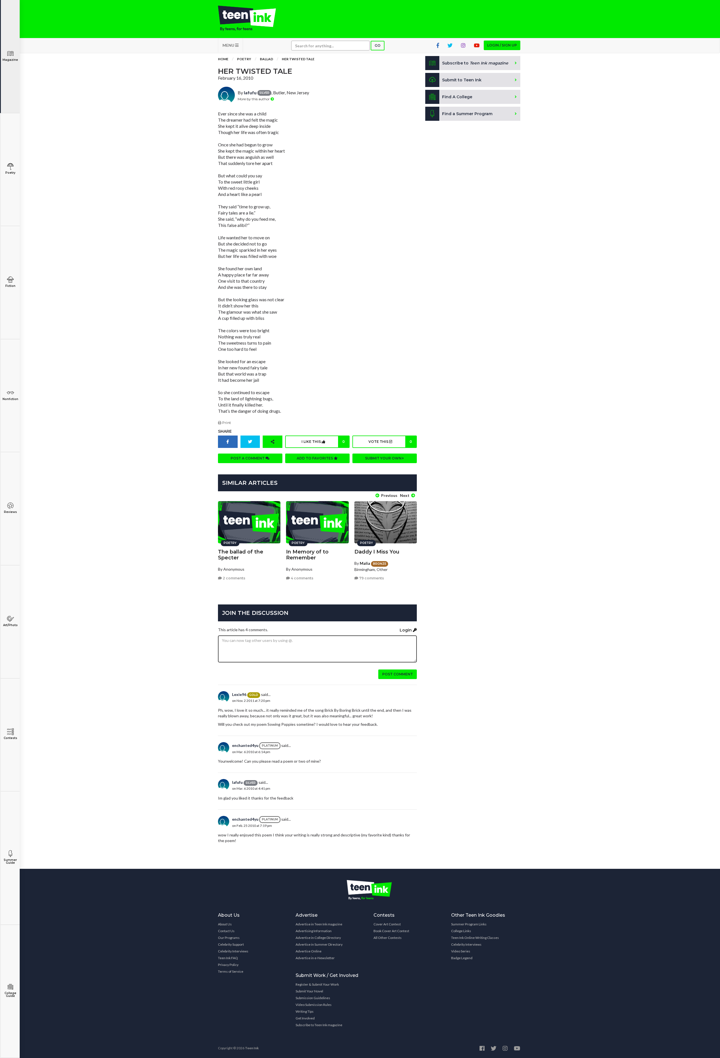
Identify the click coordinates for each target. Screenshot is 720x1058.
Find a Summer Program (467, 113)
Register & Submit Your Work (317, 984)
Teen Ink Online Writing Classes (475, 938)
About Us (225, 924)
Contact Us (226, 931)
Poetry (10, 173)
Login (406, 630)
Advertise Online (308, 951)
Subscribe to (475, 63)
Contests (10, 738)
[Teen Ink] (252, 18)
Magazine (10, 60)
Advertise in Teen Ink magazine (319, 924)
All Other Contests (388, 938)
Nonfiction (10, 399)
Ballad (266, 59)
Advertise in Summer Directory (319, 944)
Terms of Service (230, 971)
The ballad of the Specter (240, 555)
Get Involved (305, 1018)
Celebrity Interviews (233, 951)
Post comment (397, 674)
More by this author (254, 99)
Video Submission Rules (314, 1005)
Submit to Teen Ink (462, 79)
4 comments (301, 578)
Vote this (390, 441)
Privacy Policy (228, 965)
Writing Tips (305, 1011)
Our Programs (229, 938)
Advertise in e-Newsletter (315, 958)
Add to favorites (315, 458)
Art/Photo (10, 625)
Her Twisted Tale (298, 59)
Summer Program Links (469, 924)
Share (225, 431)
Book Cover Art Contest (391, 931)
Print (226, 423)
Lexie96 (239, 694)
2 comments (233, 578)
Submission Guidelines (313, 998)
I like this (323, 441)
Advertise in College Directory (318, 938)
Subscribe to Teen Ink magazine (319, 1025)
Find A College (457, 96)
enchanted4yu (245, 745)
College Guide (10, 994)
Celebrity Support (231, 944)
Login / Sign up (502, 45)
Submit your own (383, 458)
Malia (365, 563)
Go (378, 45)
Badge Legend (461, 958)
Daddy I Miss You (376, 552)
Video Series (460, 951)
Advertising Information (314, 931)
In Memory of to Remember (307, 555)
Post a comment (248, 458)
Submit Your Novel (309, 991)
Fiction (10, 286)
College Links (461, 931)
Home (223, 59)
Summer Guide (10, 861)
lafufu (250, 92)
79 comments (371, 578)
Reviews (10, 512)
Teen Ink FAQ (228, 958)
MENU (228, 45)
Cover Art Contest (387, 924)
